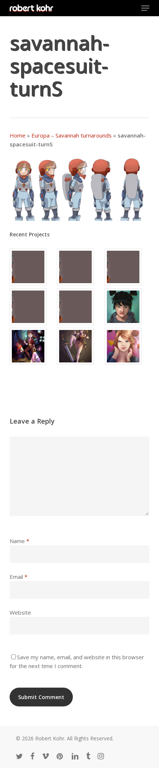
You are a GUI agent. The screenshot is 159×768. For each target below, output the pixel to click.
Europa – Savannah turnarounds (71, 135)
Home (18, 135)
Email (18, 576)
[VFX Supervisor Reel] (32, 267)
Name (19, 541)
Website (20, 612)
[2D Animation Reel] (127, 267)
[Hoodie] (127, 306)
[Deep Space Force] (32, 346)
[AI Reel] (32, 306)
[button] (145, 8)
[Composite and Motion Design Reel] (79, 306)
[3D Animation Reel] (79, 267)
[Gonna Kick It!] (79, 346)
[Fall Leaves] (127, 346)
